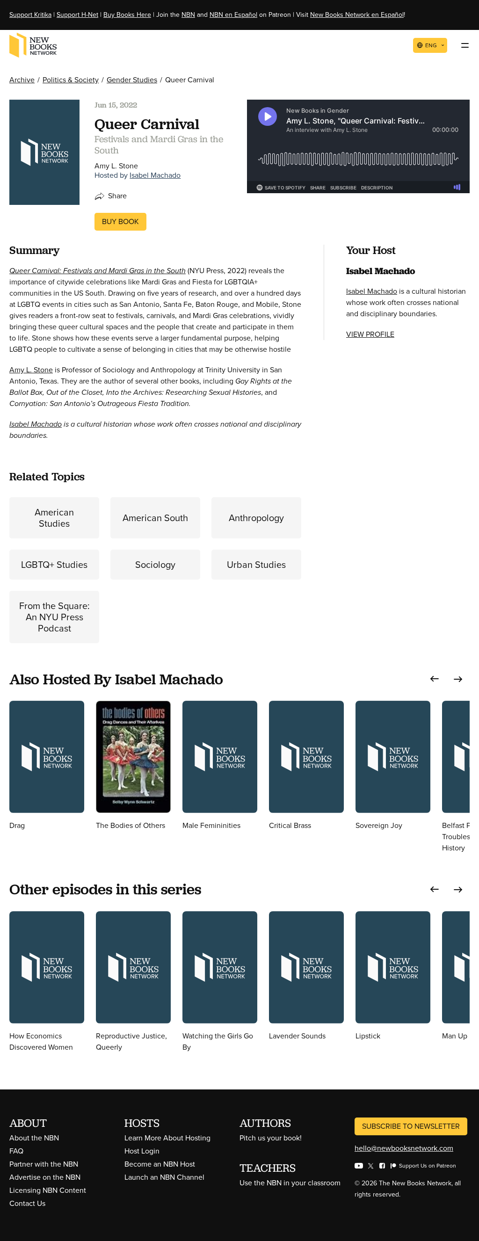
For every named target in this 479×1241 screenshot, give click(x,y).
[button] (434, 679)
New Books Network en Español (357, 15)
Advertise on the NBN (44, 1177)
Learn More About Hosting (167, 1137)
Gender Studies (132, 79)
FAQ (16, 1151)
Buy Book (120, 221)
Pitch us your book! (271, 1137)
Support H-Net (77, 15)
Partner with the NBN (43, 1164)
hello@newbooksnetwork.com (404, 1148)
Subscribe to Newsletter (411, 1126)
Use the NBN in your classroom (290, 1182)
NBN (188, 15)
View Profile (370, 334)
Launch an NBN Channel (164, 1177)
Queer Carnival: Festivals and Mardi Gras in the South (97, 270)
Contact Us (27, 1203)
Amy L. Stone (31, 369)
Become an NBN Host (159, 1164)
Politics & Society (71, 79)
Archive (22, 79)
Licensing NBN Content (47, 1190)
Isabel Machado (155, 175)
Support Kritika (30, 15)
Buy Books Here (127, 15)
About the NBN (34, 1137)
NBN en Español (233, 15)
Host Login (142, 1151)
